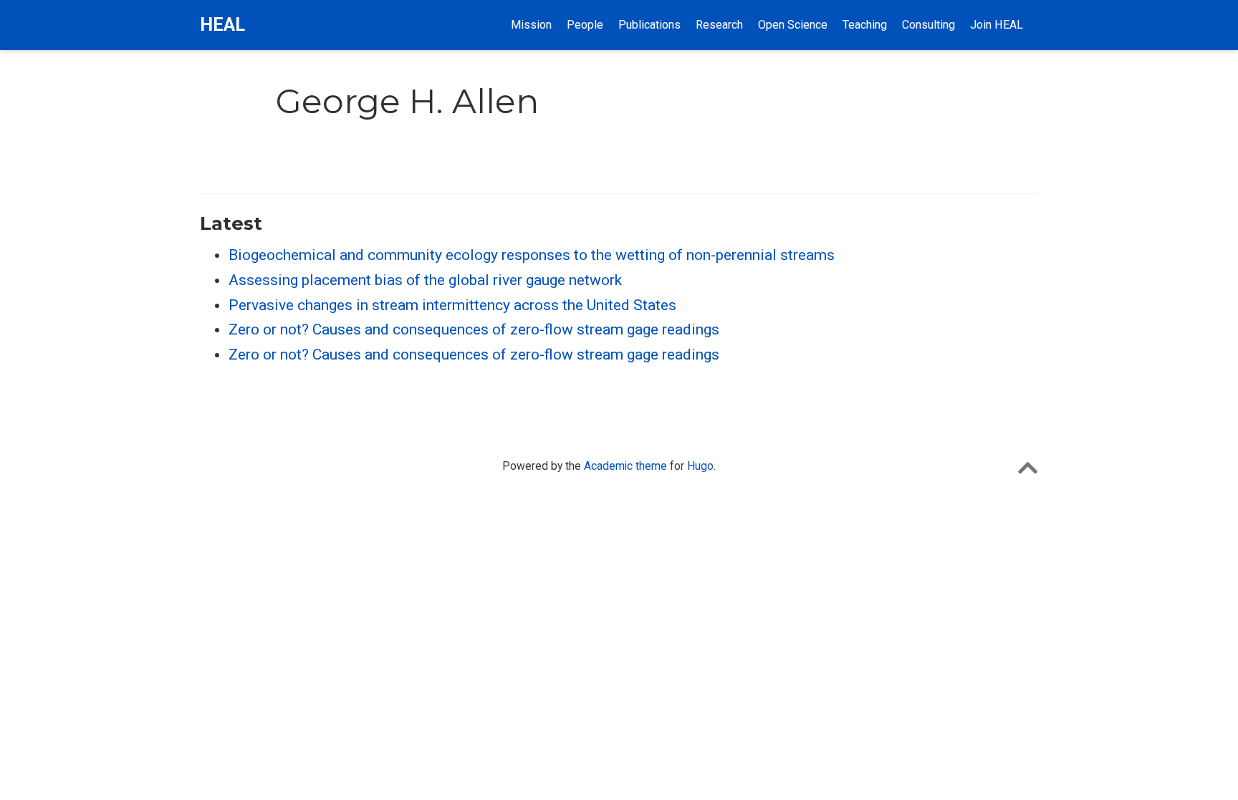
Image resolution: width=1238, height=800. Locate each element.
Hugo (700, 466)
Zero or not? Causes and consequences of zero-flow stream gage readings (474, 329)
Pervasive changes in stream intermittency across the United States (452, 305)
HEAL (222, 24)
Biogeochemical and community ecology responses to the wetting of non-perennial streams (532, 255)
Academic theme (625, 466)
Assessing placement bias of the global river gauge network (425, 280)
